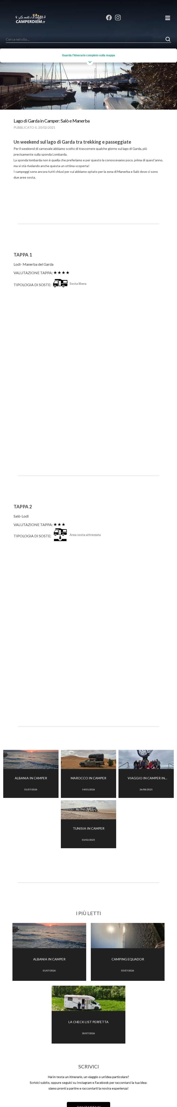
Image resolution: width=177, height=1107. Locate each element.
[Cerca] (168, 39)
